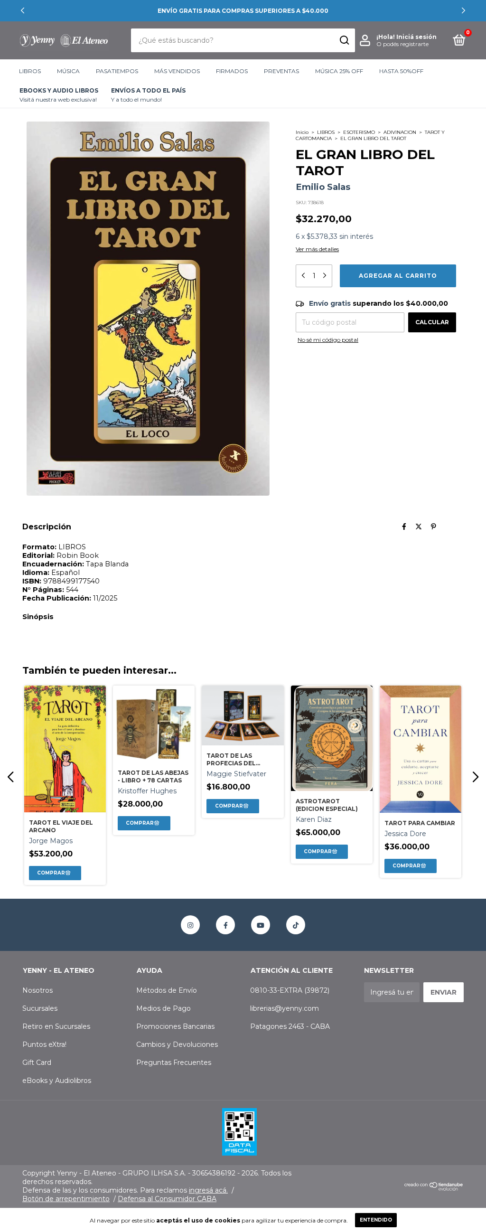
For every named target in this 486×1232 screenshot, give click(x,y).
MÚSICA (68, 71)
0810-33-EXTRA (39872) (289, 990)
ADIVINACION (399, 132)
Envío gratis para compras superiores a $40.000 (243, 10)
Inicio (302, 132)
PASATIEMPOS (117, 71)
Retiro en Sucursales (56, 1026)
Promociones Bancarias (175, 1026)
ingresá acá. (208, 1190)
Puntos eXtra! (44, 1044)
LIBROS (30, 71)
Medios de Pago (163, 1008)
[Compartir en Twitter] (418, 526)
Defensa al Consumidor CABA (167, 1198)
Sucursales (39, 1008)
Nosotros (37, 990)
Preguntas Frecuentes (173, 1062)
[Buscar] (344, 40)
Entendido (376, 1220)
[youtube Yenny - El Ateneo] (260, 924)
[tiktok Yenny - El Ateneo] (295, 924)
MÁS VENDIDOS (177, 71)
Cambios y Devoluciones (177, 1044)
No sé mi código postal (328, 339)
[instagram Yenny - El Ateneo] (190, 924)
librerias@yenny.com (284, 1008)
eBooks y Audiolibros (56, 1080)
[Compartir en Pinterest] (433, 526)
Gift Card (36, 1062)
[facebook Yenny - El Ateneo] (225, 924)
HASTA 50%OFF (401, 71)
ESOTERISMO (359, 132)
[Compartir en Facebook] (404, 526)
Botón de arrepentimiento (66, 1198)
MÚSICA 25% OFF (339, 71)
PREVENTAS (281, 71)
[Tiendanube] (434, 1188)
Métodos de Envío (166, 990)
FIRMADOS (232, 71)
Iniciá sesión (416, 36)
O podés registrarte (402, 43)
